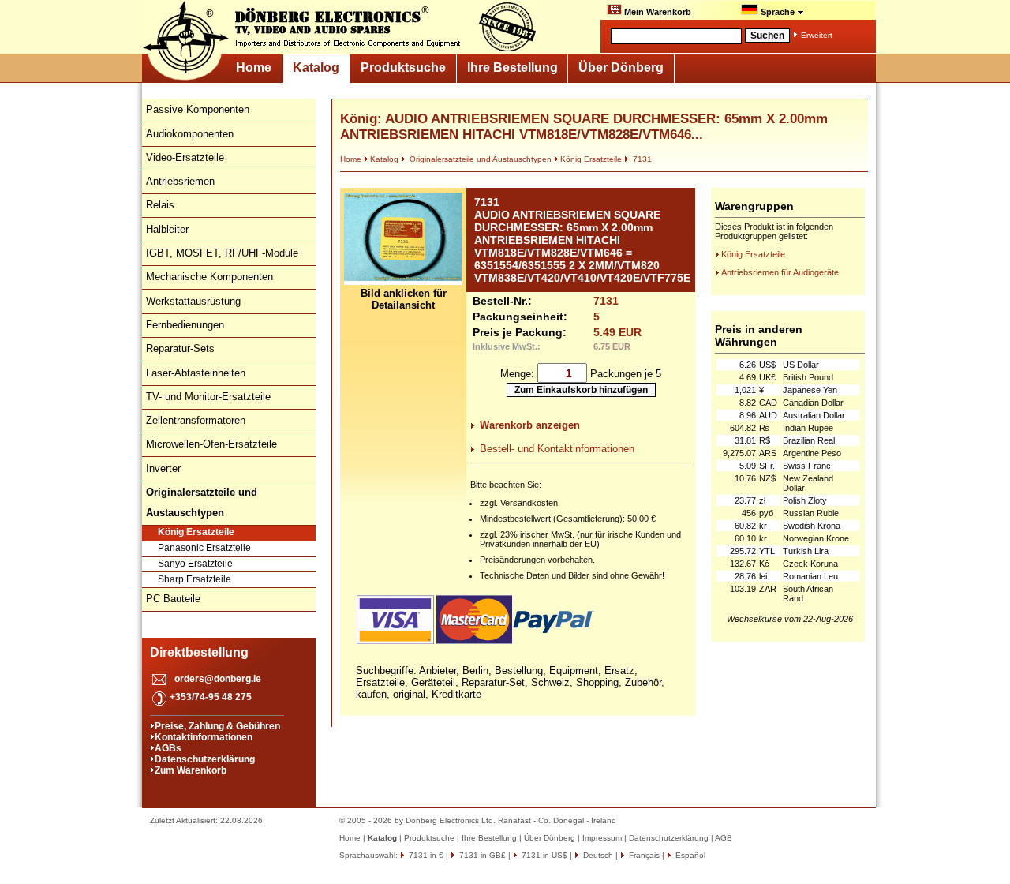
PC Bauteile (173, 599)
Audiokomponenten (190, 134)
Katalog (316, 67)
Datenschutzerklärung (205, 759)
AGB (723, 837)
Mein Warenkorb (656, 12)
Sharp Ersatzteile (194, 579)
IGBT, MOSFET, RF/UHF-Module (222, 253)
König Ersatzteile (196, 532)
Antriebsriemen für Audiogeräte (780, 272)
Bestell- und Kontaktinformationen (557, 449)
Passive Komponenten (197, 109)
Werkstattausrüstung (193, 301)
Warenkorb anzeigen (530, 425)
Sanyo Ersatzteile (195, 563)
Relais (160, 205)
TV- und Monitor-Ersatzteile (208, 397)
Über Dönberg (621, 67)
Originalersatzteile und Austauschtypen (479, 159)
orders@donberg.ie (217, 678)
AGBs (168, 748)
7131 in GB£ (481, 855)
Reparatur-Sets (180, 348)
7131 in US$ (543, 855)
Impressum (602, 837)
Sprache (777, 12)
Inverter (163, 468)
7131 (641, 159)
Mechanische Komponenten (209, 277)
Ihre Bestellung (512, 67)
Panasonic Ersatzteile (204, 547)
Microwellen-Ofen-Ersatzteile (211, 444)
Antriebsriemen (180, 181)
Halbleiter (167, 229)
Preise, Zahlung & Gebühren (217, 726)
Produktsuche (403, 67)
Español (689, 855)
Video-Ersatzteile (185, 157)
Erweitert (816, 35)
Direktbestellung (199, 652)
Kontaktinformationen (203, 737)
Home (253, 67)
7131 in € (424, 855)
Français (643, 855)
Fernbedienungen (185, 325)
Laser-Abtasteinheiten (195, 373)
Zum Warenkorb (190, 770)
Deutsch (597, 855)
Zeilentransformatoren (195, 420)
